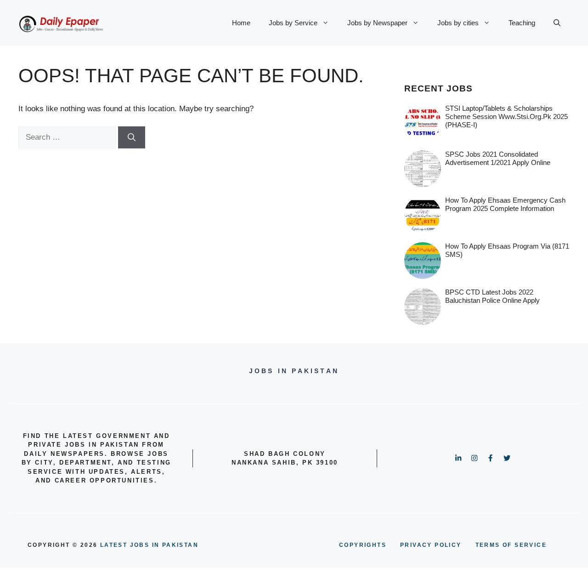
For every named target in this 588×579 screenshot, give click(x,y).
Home (241, 23)
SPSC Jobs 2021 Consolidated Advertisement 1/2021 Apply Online (497, 158)
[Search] (131, 137)
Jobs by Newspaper (377, 23)
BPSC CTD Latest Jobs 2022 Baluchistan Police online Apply (492, 296)
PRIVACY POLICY (431, 545)
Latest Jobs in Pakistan (149, 545)
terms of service (511, 545)
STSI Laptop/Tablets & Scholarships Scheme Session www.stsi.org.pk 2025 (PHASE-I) (506, 116)
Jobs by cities (458, 23)
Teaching (522, 23)
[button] (557, 23)
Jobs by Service (293, 23)
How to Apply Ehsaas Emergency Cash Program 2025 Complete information (505, 204)
